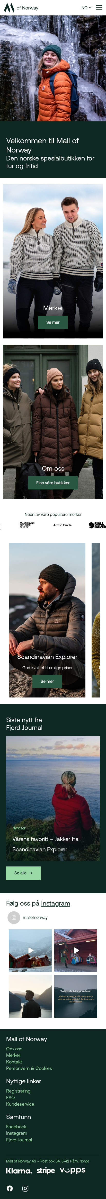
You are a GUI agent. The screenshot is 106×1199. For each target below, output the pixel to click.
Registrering (18, 1091)
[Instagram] (25, 1188)
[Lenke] (21, 8)
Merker (13, 1055)
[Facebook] (9, 1188)
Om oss (14, 1048)
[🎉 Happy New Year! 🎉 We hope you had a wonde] (30, 996)
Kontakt (14, 1061)
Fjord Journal (19, 1139)
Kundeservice (20, 1104)
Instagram (55, 903)
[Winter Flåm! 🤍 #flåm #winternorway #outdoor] (75, 950)
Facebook (16, 1126)
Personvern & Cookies (29, 1068)
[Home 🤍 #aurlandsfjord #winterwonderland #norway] (30, 950)
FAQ (10, 1097)
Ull (29, 828)
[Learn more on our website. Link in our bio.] (75, 996)
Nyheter (18, 828)
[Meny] (98, 7)
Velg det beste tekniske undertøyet (41, 844)
